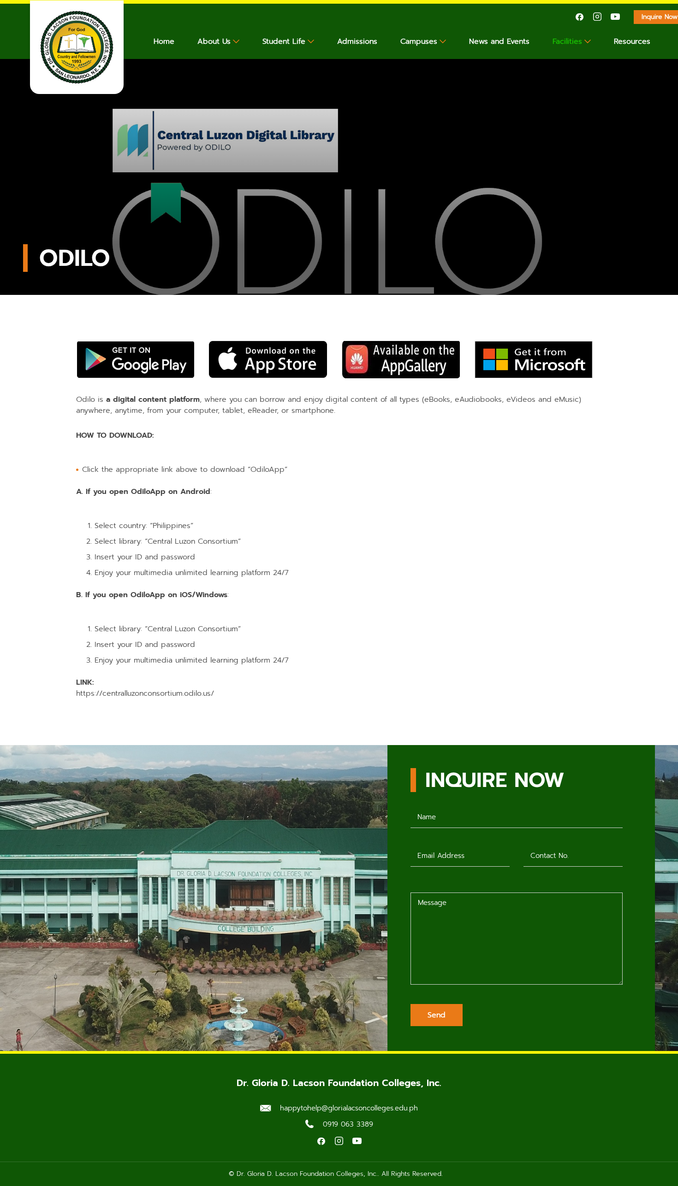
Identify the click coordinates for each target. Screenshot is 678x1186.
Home (164, 41)
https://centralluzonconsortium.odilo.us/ (145, 693)
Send (437, 1015)
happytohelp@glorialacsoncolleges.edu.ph (349, 1108)
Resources (632, 41)
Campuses (418, 41)
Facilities (567, 41)
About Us (214, 41)
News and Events (499, 41)
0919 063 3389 (348, 1124)
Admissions (357, 41)
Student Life (283, 41)
